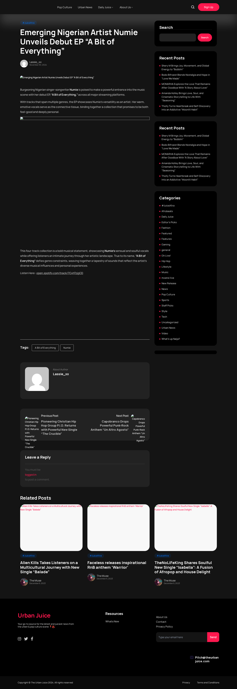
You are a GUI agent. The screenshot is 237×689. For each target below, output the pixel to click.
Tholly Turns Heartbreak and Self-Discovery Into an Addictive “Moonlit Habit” (186, 107)
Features (167, 239)
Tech (164, 316)
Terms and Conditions (208, 682)
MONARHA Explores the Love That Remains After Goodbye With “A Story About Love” (186, 85)
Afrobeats (167, 211)
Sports (165, 300)
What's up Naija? (171, 339)
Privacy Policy (164, 626)
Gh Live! (166, 255)
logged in (30, 474)
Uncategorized (170, 322)
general (166, 250)
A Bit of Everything (45, 347)
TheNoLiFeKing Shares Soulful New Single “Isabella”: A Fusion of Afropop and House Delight (183, 567)
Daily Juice (104, 7)
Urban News (85, 7)
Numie (67, 347)
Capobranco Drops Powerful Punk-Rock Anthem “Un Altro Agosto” (110, 425)
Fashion (166, 227)
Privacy (186, 682)
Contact (161, 621)
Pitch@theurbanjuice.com (207, 659)
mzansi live (168, 278)
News (165, 289)
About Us (125, 7)
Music (165, 272)
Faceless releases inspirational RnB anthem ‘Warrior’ (116, 565)
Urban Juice (34, 615)
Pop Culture (64, 7)
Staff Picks (167, 305)
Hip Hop (166, 261)
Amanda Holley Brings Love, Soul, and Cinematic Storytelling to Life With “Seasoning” (182, 96)
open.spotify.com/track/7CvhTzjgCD (59, 273)
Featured (167, 233)
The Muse (35, 580)
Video (165, 333)
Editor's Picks (169, 222)
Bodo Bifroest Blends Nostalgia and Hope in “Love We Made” (186, 76)
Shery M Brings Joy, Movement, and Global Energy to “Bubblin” (185, 67)
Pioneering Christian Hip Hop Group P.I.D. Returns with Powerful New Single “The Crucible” (59, 427)
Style (164, 311)
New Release (169, 283)
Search (166, 27)
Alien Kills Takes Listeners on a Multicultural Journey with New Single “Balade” (49, 567)
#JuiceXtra (28, 22)
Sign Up (208, 7)
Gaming (166, 244)
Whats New (112, 621)
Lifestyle (166, 266)
